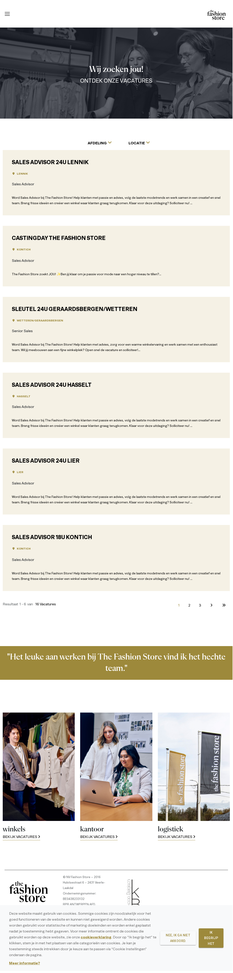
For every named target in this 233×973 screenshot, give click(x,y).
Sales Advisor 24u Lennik (50, 163)
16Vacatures (45, 604)
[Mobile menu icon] (7, 14)
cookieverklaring (96, 937)
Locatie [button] (137, 143)
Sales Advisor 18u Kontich (52, 537)
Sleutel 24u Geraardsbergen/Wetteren (74, 309)
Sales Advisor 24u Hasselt (52, 385)
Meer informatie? (24, 963)
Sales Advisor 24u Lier (45, 461)
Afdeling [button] (97, 143)
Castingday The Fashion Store (59, 238)
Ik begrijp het (211, 938)
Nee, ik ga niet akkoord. (178, 938)
